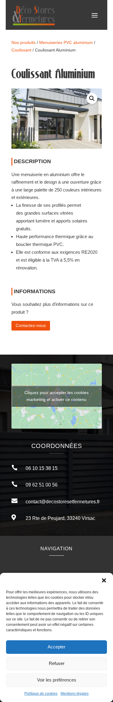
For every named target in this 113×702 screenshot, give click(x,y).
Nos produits (23, 42)
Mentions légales (75, 693)
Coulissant (21, 50)
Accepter (56, 646)
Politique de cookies (41, 693)
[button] (104, 580)
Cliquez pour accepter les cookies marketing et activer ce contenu (56, 396)
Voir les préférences (56, 679)
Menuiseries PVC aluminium (66, 42)
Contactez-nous (31, 325)
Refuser (56, 663)
